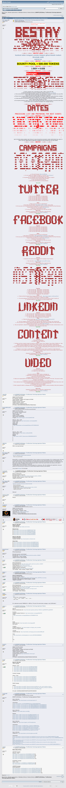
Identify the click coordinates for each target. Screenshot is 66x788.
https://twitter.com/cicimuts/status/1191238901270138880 (24, 532)
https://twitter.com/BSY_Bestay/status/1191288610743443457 (25, 670)
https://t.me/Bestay (52, 92)
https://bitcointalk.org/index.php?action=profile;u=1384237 (32, 563)
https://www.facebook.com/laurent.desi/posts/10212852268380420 (26, 544)
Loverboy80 (5, 693)
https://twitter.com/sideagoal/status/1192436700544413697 (23, 758)
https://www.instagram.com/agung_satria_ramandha (31, 627)
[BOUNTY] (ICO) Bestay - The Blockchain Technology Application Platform (29, 20)
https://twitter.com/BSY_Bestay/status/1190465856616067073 (25, 436)
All (8, 16)
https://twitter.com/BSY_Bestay (41, 204)
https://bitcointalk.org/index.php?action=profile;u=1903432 (30, 475)
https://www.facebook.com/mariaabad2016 (29, 420)
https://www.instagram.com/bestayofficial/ (51, 296)
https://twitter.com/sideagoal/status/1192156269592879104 (23, 755)
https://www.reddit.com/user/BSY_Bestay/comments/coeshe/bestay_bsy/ (28, 688)
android (36, 59)
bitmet (4, 593)
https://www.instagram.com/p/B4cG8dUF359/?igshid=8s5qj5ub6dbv (25, 727)
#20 (62, 747)
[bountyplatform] (4, 567)
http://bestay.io (46, 207)
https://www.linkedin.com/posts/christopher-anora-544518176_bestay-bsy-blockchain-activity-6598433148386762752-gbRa (36, 736)
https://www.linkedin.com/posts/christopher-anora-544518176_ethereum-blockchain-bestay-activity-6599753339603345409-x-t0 (36, 744)
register (15, 6)
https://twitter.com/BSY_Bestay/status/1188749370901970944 (25, 667)
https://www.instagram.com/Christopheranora (27, 722)
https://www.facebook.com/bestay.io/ (41, 235)
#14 (62, 583)
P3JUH (4, 521)
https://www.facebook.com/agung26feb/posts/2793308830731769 (26, 615)
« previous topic (56, 15)
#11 (62, 549)
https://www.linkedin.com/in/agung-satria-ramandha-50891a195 (32, 631)
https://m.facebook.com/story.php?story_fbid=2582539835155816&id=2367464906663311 (30, 708)
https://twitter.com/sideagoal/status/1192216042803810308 (23, 756)
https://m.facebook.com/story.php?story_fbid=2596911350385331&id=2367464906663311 (30, 705)
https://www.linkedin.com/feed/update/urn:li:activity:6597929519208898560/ (28, 635)
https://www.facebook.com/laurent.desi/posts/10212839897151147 (26, 542)
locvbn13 (4, 644)
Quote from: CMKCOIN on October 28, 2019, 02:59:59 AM (22, 455)
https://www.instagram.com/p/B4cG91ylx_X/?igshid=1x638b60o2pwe (26, 725)
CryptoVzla (5, 504)
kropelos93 (5, 471)
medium (58, 55)
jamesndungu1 (5, 549)
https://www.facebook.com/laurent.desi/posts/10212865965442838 (26, 546)
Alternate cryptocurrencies (13, 12)
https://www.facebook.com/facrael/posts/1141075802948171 (25, 677)
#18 (62, 660)
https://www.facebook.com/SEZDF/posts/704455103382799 (24, 763)
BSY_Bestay (5, 20)
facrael (4, 560)
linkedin (52, 55)
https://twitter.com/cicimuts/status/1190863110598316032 (24, 531)
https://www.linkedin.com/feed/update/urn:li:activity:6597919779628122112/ (27, 768)
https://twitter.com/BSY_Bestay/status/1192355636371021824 (25, 671)
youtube (36, 55)
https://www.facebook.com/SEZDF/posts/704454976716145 (24, 762)
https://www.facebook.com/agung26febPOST (33, 613)
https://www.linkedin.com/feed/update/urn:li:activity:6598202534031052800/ (27, 770)
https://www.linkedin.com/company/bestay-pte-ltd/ (45, 319)
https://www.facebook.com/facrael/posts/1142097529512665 (25, 681)
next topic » (61, 15)
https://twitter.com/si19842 (25, 587)
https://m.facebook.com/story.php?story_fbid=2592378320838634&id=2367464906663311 (30, 706)
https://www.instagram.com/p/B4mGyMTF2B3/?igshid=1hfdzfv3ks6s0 (26, 726)
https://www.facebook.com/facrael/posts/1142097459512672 (25, 679)
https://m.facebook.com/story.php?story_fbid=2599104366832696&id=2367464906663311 (30, 704)
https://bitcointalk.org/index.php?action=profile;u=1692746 (32, 586)
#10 (62, 522)
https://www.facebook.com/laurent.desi (28, 538)
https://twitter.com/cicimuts (25, 526)
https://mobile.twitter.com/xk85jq (23, 711)
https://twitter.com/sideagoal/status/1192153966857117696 (23, 754)
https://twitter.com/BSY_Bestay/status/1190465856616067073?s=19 (26, 715)
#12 (62, 560)
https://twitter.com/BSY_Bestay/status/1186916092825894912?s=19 (26, 719)
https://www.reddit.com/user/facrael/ (26, 568)
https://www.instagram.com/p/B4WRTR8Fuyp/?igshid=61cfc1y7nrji (25, 730)
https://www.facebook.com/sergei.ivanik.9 (29, 588)
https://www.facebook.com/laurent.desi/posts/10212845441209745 (26, 543)
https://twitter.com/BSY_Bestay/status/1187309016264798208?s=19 (26, 716)
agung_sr (4, 572)
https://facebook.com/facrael (26, 566)
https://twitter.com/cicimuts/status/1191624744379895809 (24, 533)
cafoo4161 (5, 394)
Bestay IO (44, 73)
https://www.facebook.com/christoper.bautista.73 (28, 700)
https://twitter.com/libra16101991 (26, 432)
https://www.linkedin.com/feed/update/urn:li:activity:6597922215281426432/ (27, 772)
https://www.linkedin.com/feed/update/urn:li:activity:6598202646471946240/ (27, 771)
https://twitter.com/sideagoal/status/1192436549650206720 (23, 757)
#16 (62, 606)
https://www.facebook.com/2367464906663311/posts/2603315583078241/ (27, 703)
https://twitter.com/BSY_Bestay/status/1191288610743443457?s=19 (26, 714)
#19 (62, 694)
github (48, 55)
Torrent (17, 8)
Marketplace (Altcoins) (22, 12)
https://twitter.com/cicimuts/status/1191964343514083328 (24, 534)
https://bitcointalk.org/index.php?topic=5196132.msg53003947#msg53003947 (38, 609)
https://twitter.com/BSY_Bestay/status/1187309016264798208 (25, 666)
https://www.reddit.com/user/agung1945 (27, 623)
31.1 (14, 8)
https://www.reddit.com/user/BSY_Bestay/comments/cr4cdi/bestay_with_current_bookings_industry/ (32, 686)
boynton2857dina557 (7, 407)
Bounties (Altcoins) (31, 12)
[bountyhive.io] (4, 579)
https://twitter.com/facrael (24, 565)
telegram (42, 55)
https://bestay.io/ (50, 175)
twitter (24, 55)
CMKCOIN (4, 443)
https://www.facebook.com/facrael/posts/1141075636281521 (25, 676)
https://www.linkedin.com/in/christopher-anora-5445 (27, 733)
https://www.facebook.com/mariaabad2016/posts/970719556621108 (26, 425)
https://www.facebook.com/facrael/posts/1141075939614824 (25, 678)
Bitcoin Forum (4, 12)
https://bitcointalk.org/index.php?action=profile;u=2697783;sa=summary (33, 577)
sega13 (4, 582)
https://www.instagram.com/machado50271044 (25, 417)
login (12, 6)
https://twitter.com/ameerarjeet (23, 511)
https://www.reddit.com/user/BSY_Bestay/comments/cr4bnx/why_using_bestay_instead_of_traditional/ (33, 687)
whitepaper (20, 468)
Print (62, 16)
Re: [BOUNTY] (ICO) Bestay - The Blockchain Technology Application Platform (30, 394)
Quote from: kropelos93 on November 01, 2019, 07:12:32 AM (22, 483)
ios (41, 59)
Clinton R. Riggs (6, 494)
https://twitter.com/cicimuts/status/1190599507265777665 (24, 530)
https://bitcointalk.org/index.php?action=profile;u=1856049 (29, 555)
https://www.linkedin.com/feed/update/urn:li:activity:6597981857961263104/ (27, 769)
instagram (29, 55)
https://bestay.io (46, 323)
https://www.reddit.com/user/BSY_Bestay (42, 260)
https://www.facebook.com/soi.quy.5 (28, 653)
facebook (18, 55)
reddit (42, 57)
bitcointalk (36, 57)
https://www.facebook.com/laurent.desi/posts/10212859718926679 (26, 545)
